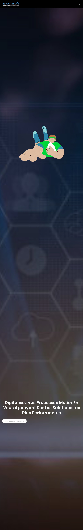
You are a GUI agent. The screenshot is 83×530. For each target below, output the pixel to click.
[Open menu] (79, 4)
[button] (14, 421)
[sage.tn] (11, 4)
